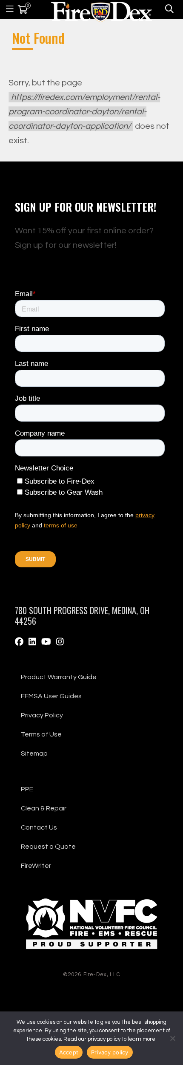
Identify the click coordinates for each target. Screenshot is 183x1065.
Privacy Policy (42, 715)
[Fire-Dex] (101, 10)
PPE (27, 789)
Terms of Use (41, 734)
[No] (172, 1038)
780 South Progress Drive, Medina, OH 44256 (82, 615)
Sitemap (34, 753)
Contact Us (39, 827)
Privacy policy (110, 1052)
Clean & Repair (43, 808)
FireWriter (36, 865)
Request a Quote (48, 846)
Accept (69, 1052)
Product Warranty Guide (59, 677)
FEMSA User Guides (51, 696)
